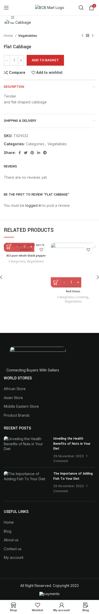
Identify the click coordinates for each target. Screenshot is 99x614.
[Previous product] (82, 35)
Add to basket (45, 60)
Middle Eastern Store (21, 406)
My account (13, 557)
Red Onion (73, 291)
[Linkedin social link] (39, 152)
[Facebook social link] (19, 152)
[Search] (81, 8)
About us (11, 540)
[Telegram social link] (45, 152)
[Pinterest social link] (32, 152)
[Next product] (92, 35)
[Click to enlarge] (13, 17)
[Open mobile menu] (6, 8)
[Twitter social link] (25, 152)
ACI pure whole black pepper (26, 256)
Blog (7, 531)
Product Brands (17, 415)
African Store (15, 389)
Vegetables (27, 35)
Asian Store (13, 397)
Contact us (13, 549)
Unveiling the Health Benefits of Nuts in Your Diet (71, 443)
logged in (33, 205)
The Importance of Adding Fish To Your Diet (73, 476)
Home (9, 35)
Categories (35, 144)
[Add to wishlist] (41, 249)
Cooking (81, 297)
